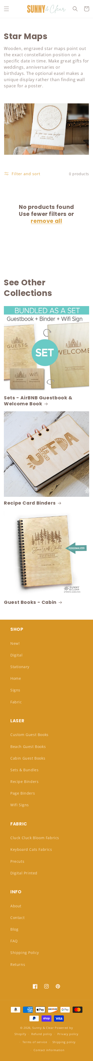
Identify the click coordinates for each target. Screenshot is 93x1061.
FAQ (14, 940)
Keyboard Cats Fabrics (31, 849)
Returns (17, 964)
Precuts (17, 861)
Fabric (16, 701)
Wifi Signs (19, 804)
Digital (16, 655)
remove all (46, 220)
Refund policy (41, 1034)
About (15, 905)
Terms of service (34, 1042)
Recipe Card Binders (30, 503)
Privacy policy (68, 1034)
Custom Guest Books (29, 734)
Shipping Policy (24, 952)
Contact (17, 917)
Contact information (49, 1050)
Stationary (19, 666)
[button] (6, 9)
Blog (14, 929)
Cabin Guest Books (27, 758)
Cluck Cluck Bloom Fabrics (34, 837)
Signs (15, 690)
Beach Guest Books (28, 746)
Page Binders (22, 793)
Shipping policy (64, 1042)
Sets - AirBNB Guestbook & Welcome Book (38, 401)
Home (15, 678)
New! (15, 643)
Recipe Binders (24, 781)
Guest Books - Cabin (30, 602)
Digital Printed (23, 873)
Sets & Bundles (24, 769)
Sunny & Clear (43, 1028)
